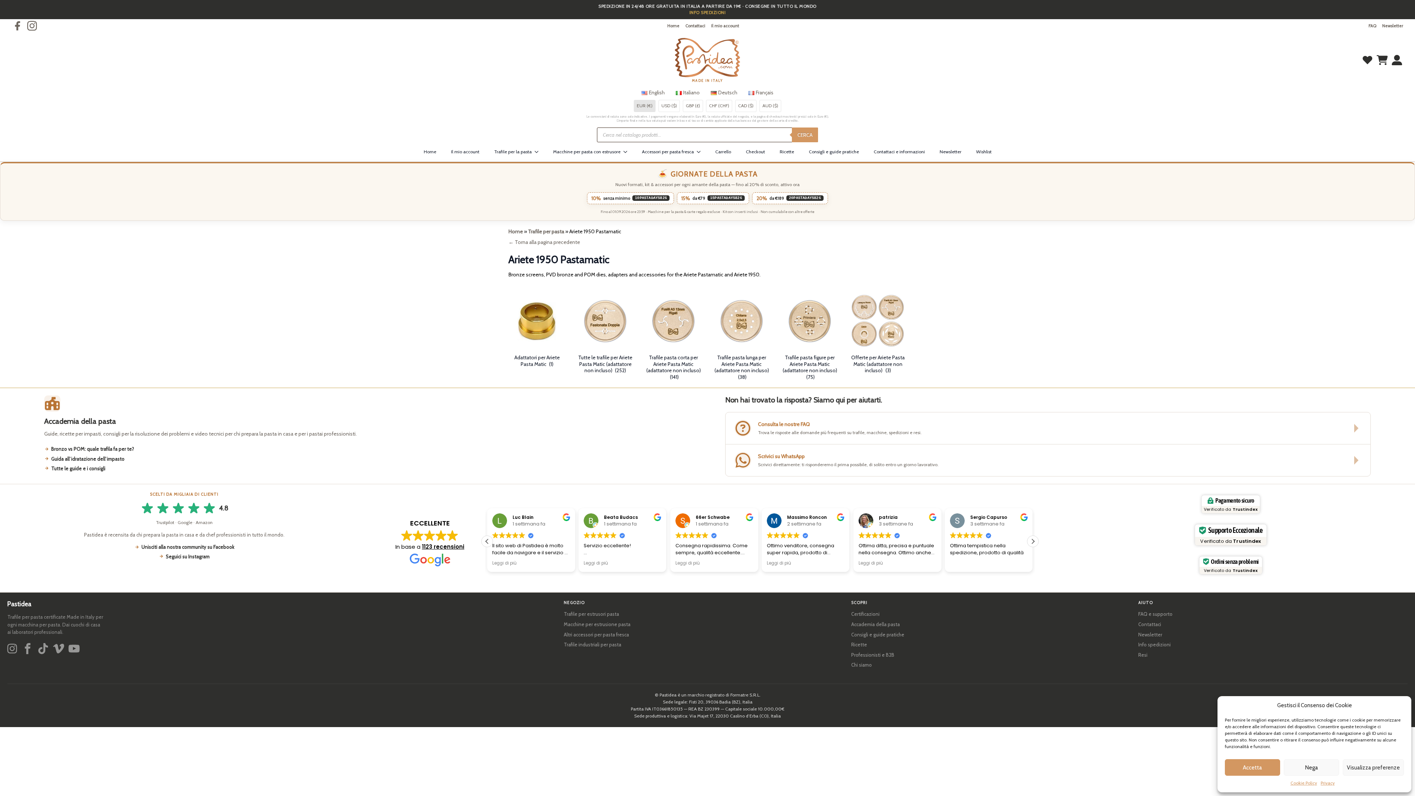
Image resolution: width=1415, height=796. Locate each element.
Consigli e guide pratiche (834, 151)
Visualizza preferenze (1373, 767)
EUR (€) (645, 105)
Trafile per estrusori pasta (591, 614)
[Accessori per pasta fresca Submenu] (701, 151)
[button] (1032, 541)
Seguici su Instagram (188, 556)
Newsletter (1392, 25)
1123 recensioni (443, 547)
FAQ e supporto (1155, 614)
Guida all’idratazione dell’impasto (88, 459)
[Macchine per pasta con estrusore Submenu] (628, 151)
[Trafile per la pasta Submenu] (539, 151)
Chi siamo (861, 665)
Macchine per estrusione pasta (597, 624)
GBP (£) (693, 105)
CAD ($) (746, 105)
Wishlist (984, 151)
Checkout (755, 151)
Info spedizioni (1154, 644)
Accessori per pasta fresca (668, 151)
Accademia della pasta (875, 624)
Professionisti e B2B (872, 655)
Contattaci (695, 25)
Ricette (787, 151)
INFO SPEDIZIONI (707, 12)
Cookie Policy (1303, 783)
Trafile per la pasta (513, 151)
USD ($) (669, 105)
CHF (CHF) (719, 105)
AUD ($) (770, 105)
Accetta (1252, 767)
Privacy (1328, 783)
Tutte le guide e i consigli (78, 468)
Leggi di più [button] (504, 563)
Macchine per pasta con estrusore (587, 151)
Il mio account (725, 25)
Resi (1142, 655)
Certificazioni (865, 614)
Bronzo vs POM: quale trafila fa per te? (92, 449)
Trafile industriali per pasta (592, 644)
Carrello (723, 151)
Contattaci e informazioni (899, 151)
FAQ (1372, 25)
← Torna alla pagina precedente (544, 242)
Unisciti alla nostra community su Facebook (188, 547)
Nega (1311, 767)
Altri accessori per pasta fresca (596, 635)
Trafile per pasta (546, 231)
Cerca (805, 135)
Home (673, 25)
